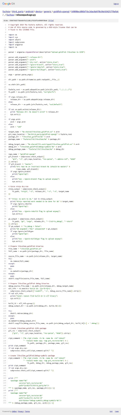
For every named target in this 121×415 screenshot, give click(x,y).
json (117, 411)
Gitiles (14, 411)
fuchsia (6, 11)
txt (111, 411)
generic (47, 11)
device (38, 11)
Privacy (20, 411)
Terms (27, 411)
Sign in (116, 4)
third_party (18, 11)
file (51, 21)
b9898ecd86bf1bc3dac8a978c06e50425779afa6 (94, 11)
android (29, 11)
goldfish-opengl (61, 11)
